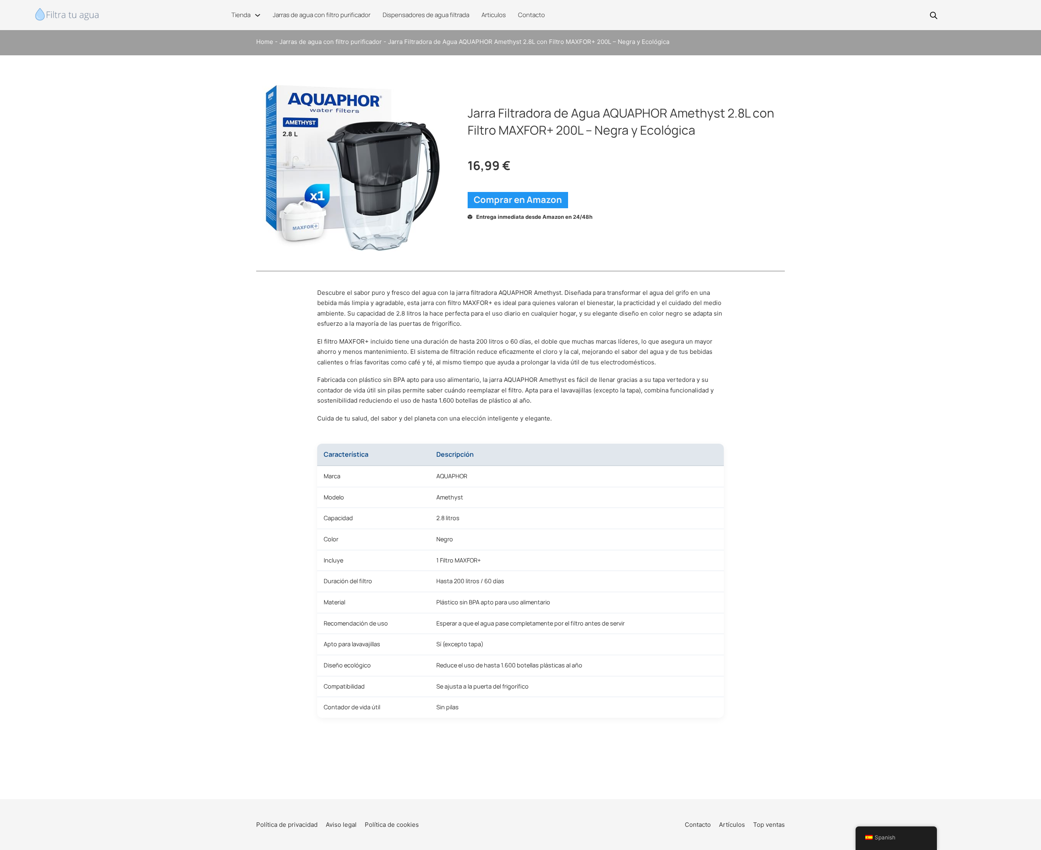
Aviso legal (341, 824)
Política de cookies (392, 824)
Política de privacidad (287, 824)
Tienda (240, 15)
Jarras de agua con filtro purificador (321, 15)
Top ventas (769, 824)
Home (264, 42)
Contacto (531, 15)
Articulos (493, 15)
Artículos (732, 824)
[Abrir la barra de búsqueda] (934, 15)
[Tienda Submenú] (258, 15)
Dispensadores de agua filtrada (426, 15)
